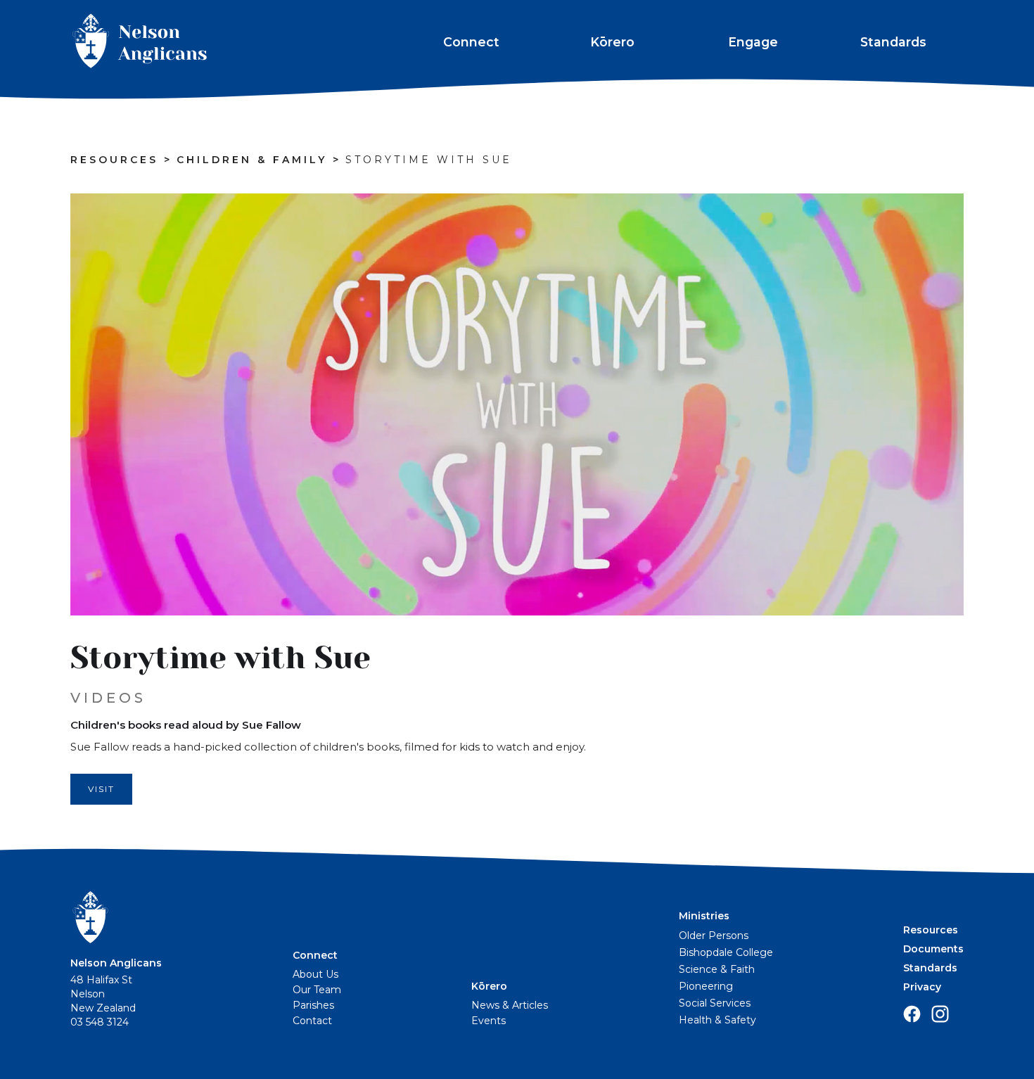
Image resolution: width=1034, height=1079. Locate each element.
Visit (101, 789)
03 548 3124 (99, 1022)
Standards (893, 41)
